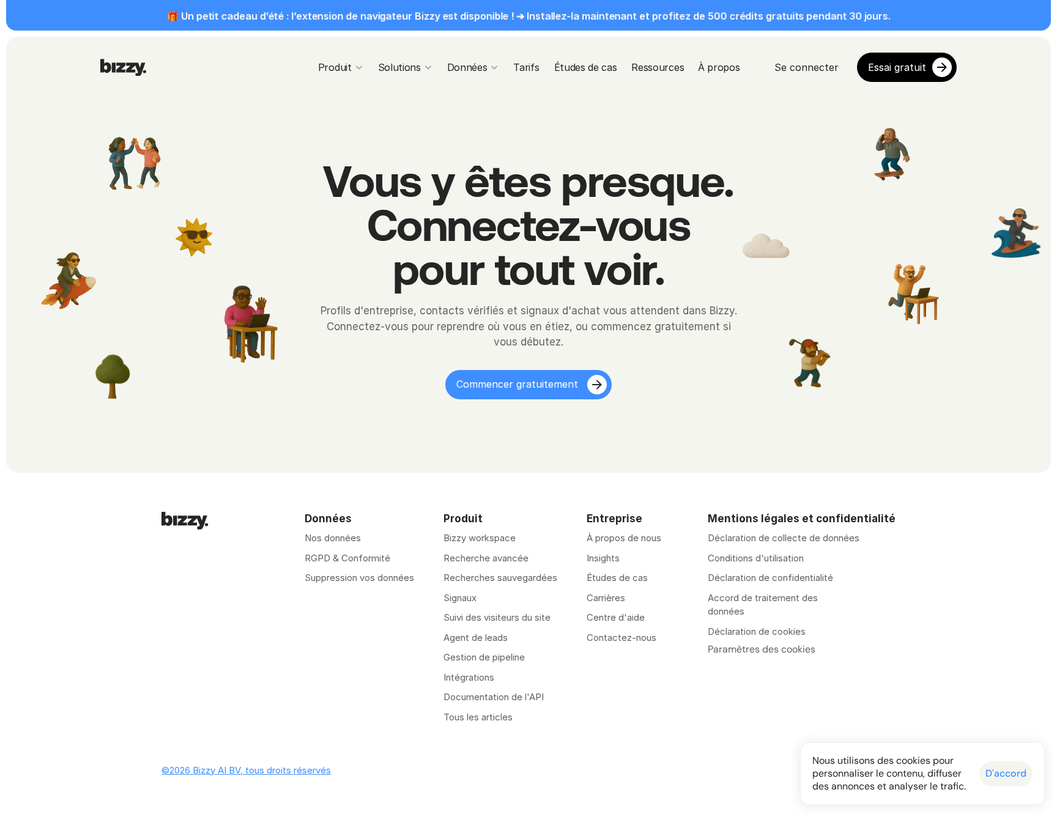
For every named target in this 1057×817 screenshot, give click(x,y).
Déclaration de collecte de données (783, 538)
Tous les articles (478, 717)
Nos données (333, 538)
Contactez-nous (621, 637)
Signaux (460, 598)
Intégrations (468, 677)
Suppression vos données (359, 577)
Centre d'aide (616, 617)
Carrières (606, 598)
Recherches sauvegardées (500, 577)
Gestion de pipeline (485, 657)
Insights (603, 558)
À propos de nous (624, 538)
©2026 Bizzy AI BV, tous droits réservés (246, 770)
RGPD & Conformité (347, 558)
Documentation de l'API (493, 697)
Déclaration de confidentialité (770, 577)
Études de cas (617, 577)
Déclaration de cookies (757, 631)
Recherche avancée (485, 558)
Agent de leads (475, 637)
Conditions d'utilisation (756, 558)
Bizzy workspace (479, 538)
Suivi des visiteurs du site (497, 617)
